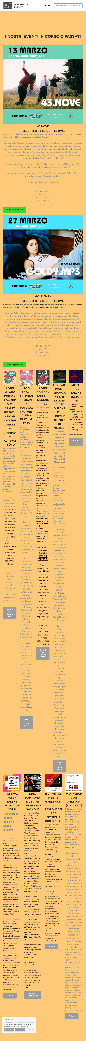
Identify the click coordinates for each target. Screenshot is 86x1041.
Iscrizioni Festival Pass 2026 (68, 5)
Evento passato (14, 364)
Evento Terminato (10, 613)
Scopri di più (24, 1026)
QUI (14, 600)
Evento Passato (14, 209)
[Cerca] (49, 6)
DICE (10, 591)
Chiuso (76, 441)
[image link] (8, 5)
